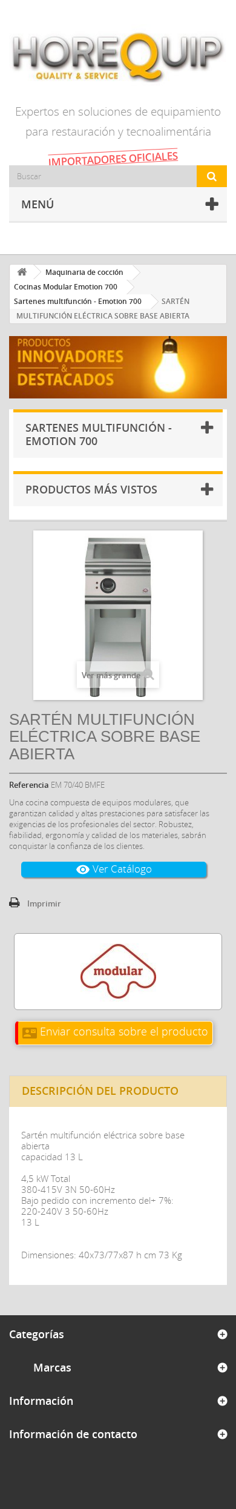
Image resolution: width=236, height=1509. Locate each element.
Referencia (29, 784)
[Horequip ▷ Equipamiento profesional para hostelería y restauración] (118, 56)
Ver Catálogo (114, 869)
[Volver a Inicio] (21, 272)
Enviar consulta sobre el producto (115, 1031)
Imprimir (44, 903)
